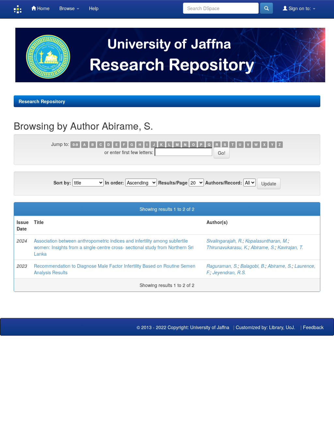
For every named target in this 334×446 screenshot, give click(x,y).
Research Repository (42, 101)
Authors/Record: (223, 182)
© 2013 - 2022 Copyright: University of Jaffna (184, 327)
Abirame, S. (263, 247)
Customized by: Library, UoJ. (265, 327)
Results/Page (173, 182)
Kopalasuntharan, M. (266, 240)
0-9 (75, 144)
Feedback (313, 327)
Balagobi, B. (252, 266)
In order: (114, 182)
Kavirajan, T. (290, 247)
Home (43, 8)
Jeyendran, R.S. (229, 272)
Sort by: (62, 182)
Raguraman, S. (222, 266)
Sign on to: (299, 8)
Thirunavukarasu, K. (227, 247)
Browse (67, 8)
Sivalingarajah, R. (224, 240)
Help (94, 8)
